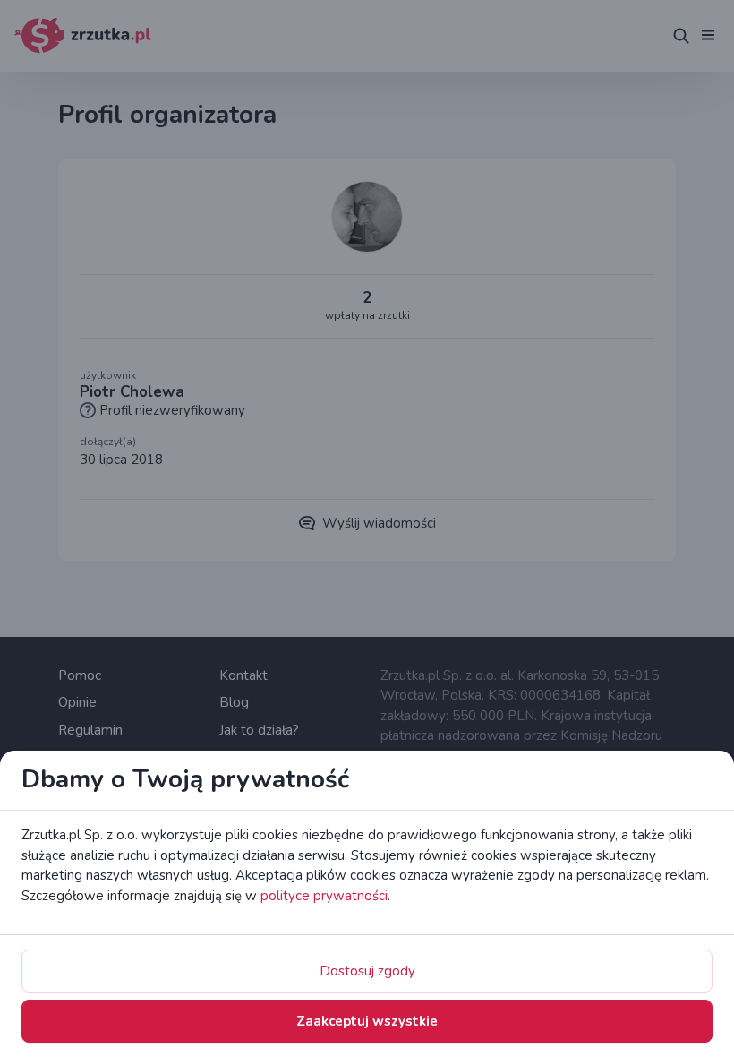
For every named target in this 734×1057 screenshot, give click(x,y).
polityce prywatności (324, 896)
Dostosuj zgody (367, 971)
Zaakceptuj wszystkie (367, 1021)
